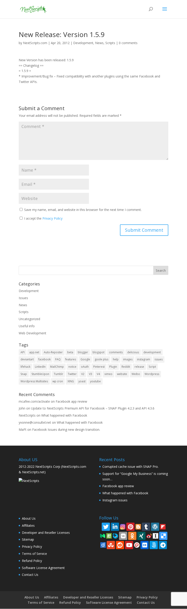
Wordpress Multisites (34, 381)
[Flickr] (144, 545)
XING (71, 381)
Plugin (113, 367)
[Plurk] (137, 545)
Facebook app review (71, 401)
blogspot (98, 352)
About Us (29, 518)
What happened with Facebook (64, 415)
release (139, 367)
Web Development (32, 333)
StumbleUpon (40, 374)
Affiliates (28, 525)
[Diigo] (103, 545)
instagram (143, 359)
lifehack (25, 367)
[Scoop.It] (109, 535)
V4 (98, 374)
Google (85, 359)
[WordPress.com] (155, 527)
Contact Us (30, 574)
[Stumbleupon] (111, 545)
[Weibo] (149, 535)
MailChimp (57, 367)
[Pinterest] (130, 527)
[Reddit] (120, 545)
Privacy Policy (52, 218)
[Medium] (102, 535)
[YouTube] (129, 545)
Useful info (27, 326)
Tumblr (58, 374)
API (23, 352)
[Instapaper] (155, 535)
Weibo (136, 374)
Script (152, 367)
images (127, 359)
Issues (23, 298)
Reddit (126, 367)
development (152, 352)
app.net (34, 352)
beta (70, 352)
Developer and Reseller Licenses (46, 532)
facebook (44, 359)
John (22, 408)
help (116, 359)
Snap (24, 374)
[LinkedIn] (115, 527)
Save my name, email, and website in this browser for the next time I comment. (83, 209)
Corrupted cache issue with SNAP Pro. (130, 466)
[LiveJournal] (115, 535)
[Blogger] (138, 526)
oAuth (85, 367)
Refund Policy (32, 560)
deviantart (27, 359)
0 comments (128, 43)
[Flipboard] (163, 526)
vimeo (108, 374)
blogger (83, 352)
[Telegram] (163, 545)
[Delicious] (163, 536)
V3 (90, 374)
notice (72, 367)
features (70, 359)
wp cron (57, 381)
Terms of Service (34, 553)
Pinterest (99, 367)
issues (159, 359)
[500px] (154, 545)
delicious (133, 352)
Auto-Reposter (53, 352)
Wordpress (152, 374)
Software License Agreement (43, 568)
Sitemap (28, 539)
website (122, 374)
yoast (82, 381)
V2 (82, 374)
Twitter (72, 374)
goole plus (101, 359)
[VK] (123, 536)
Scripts (110, 43)
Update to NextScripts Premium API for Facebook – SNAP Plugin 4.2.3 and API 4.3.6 (92, 408)
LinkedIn (40, 367)
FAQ (58, 359)
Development (83, 43)
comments (116, 352)
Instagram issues (114, 500)
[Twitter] (106, 527)
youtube (95, 381)
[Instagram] (122, 526)
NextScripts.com (35, 43)
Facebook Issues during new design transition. (66, 429)
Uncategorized (29, 319)
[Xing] (141, 536)
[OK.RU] (132, 536)
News (99, 43)
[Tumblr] (146, 527)
